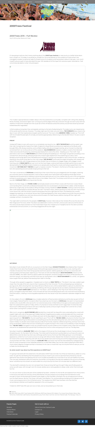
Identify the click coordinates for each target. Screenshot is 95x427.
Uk (80, 394)
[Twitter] (82, 421)
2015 (52, 393)
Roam (47, 394)
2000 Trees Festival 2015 (27, 393)
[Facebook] (79, 421)
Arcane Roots (65, 393)
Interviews (10, 412)
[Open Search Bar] (86, 2)
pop (40, 394)
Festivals (49, 2)
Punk (43, 394)
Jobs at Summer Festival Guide (45, 407)
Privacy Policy (39, 414)
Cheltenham (19, 394)
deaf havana (26, 394)
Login (37, 412)
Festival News (39, 2)
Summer (52, 394)
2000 (12, 393)
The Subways (71, 394)
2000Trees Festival (46, 393)
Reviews (29, 2)
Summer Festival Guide (61, 394)
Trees (77, 394)
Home (10, 2)
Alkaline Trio (57, 393)
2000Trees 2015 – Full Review (23, 36)
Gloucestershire (34, 394)
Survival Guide (60, 2)
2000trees (37, 393)
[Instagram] (86, 421)
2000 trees (17, 393)
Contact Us (38, 409)
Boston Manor (73, 393)
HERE (17, 274)
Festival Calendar (19, 2)
